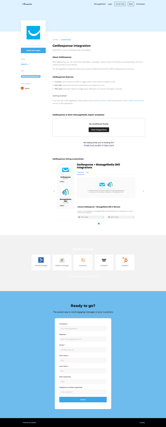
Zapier (27, 88)
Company (63, 324)
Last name (63, 366)
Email (61, 345)
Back (131, 4)
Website (24, 64)
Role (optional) (65, 377)
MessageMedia (100, 4)
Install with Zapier (33, 50)
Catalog (142, 422)
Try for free (120, 4)
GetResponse (66, 40)
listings (55, 40)
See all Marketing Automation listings (83, 276)
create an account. (100, 100)
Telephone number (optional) (70, 387)
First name (63, 355)
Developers (140, 4)
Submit (83, 400)
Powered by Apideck (29, 422)
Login (110, 4)
